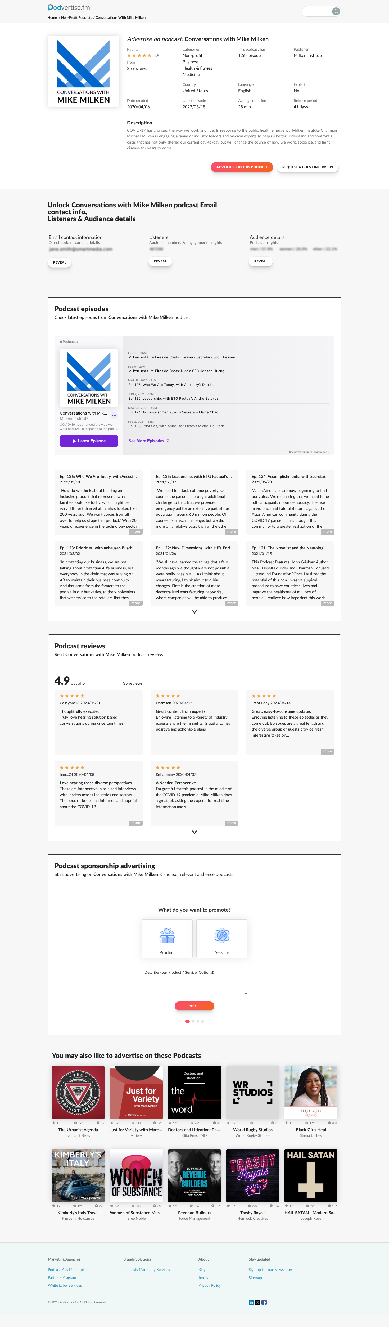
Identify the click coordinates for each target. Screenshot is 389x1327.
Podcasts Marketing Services (146, 1270)
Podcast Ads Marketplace (68, 1270)
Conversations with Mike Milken (120, 18)
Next (194, 1006)
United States (195, 91)
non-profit (192, 56)
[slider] (139, 57)
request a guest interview (307, 167)
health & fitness (197, 68)
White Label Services (65, 1286)
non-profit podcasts (76, 18)
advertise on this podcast (242, 167)
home (52, 18)
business (191, 62)
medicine (191, 75)
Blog (202, 1270)
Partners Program (62, 1278)
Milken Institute (308, 56)
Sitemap (255, 1278)
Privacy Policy (209, 1286)
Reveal (59, 262)
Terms (203, 1278)
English (244, 91)
